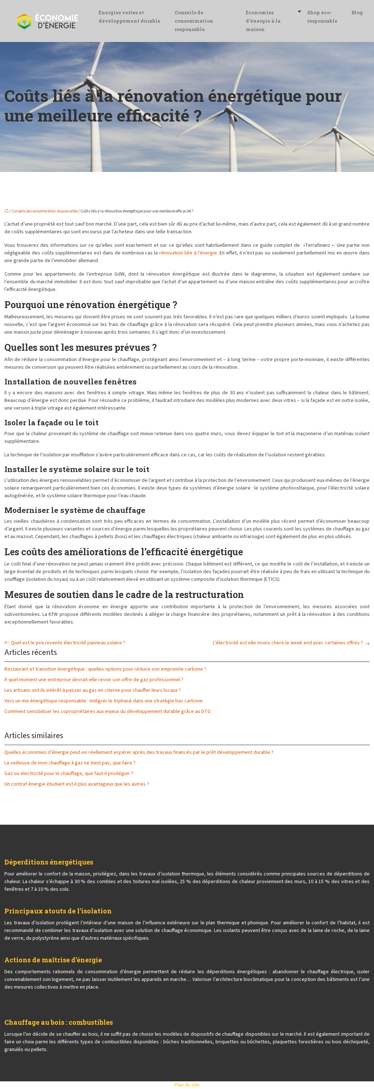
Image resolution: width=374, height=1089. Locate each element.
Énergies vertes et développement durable (129, 16)
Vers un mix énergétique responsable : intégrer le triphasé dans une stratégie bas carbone (103, 701)
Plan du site (187, 1085)
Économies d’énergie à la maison (263, 20)
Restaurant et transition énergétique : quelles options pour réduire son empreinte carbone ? (105, 669)
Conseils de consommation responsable (194, 20)
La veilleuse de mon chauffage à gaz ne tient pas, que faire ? (70, 763)
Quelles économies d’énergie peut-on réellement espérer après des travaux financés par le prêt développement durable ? (139, 752)
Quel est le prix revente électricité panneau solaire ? (68, 643)
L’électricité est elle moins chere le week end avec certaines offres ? (288, 643)
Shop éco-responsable (322, 16)
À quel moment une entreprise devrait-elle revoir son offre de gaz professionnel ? (93, 679)
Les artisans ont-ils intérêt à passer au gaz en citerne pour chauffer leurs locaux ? (92, 690)
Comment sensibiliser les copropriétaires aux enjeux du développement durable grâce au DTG (107, 711)
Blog (357, 12)
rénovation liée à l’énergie (188, 253)
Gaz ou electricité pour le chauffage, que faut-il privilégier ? (68, 773)
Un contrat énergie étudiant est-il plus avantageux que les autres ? (76, 784)
